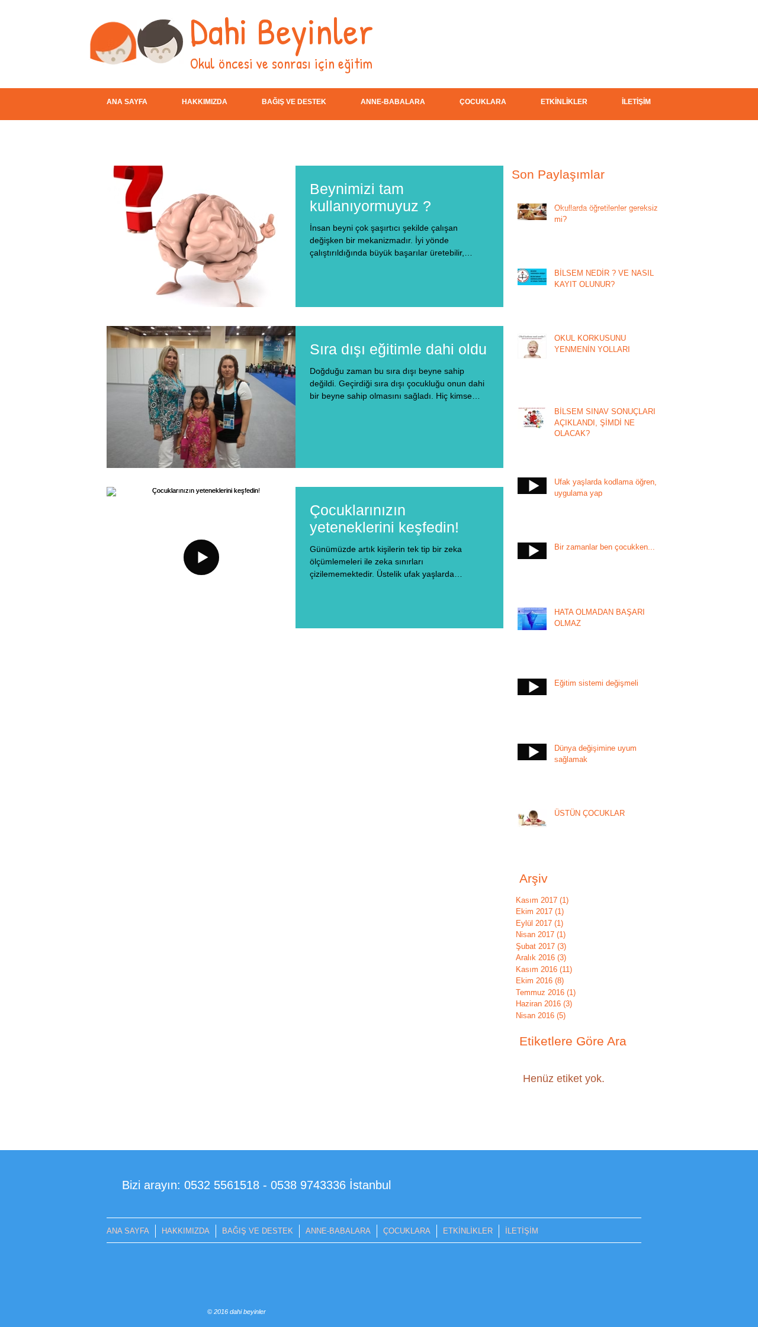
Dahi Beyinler (281, 30)
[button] (294, 102)
